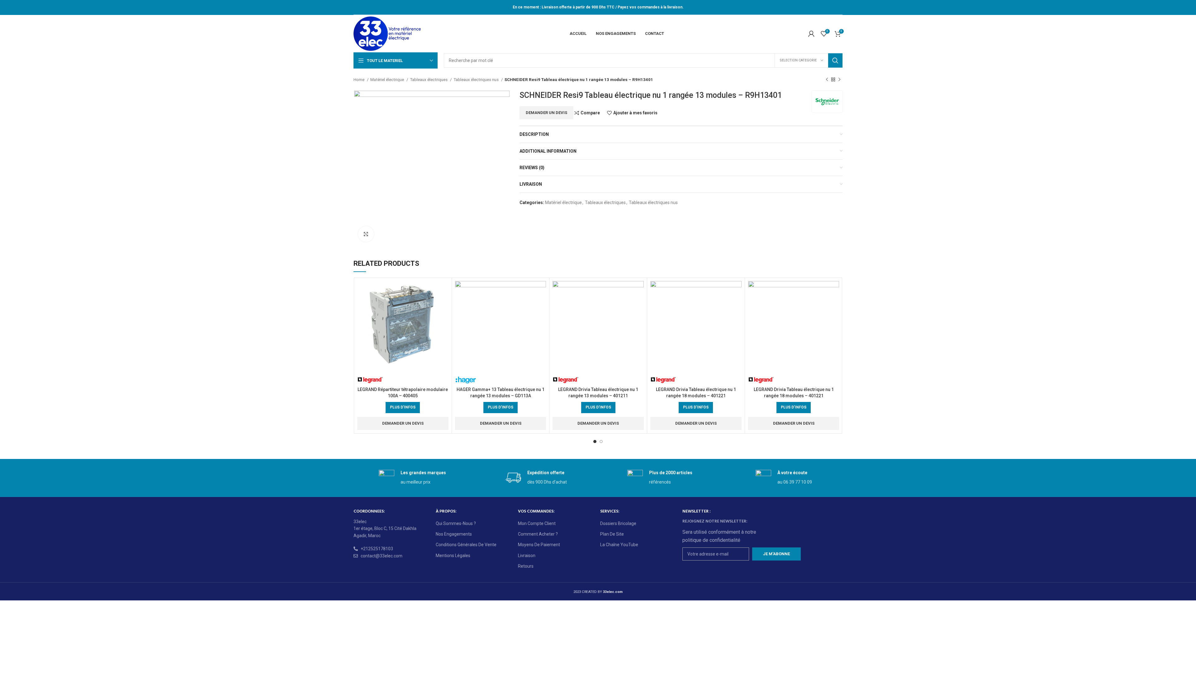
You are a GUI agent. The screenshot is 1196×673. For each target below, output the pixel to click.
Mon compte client (537, 523)
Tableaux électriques (429, 79)
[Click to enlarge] (366, 234)
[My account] (811, 33)
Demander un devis (546, 112)
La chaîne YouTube (619, 544)
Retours (526, 566)
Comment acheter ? (538, 534)
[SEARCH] (835, 60)
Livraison (526, 555)
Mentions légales (453, 555)
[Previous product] (827, 80)
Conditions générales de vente (466, 544)
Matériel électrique (387, 79)
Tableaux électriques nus (476, 79)
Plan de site (612, 534)
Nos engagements (454, 534)
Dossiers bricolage (618, 523)
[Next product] (839, 80)
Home (359, 79)
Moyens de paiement (539, 544)
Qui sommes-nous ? (456, 523)
